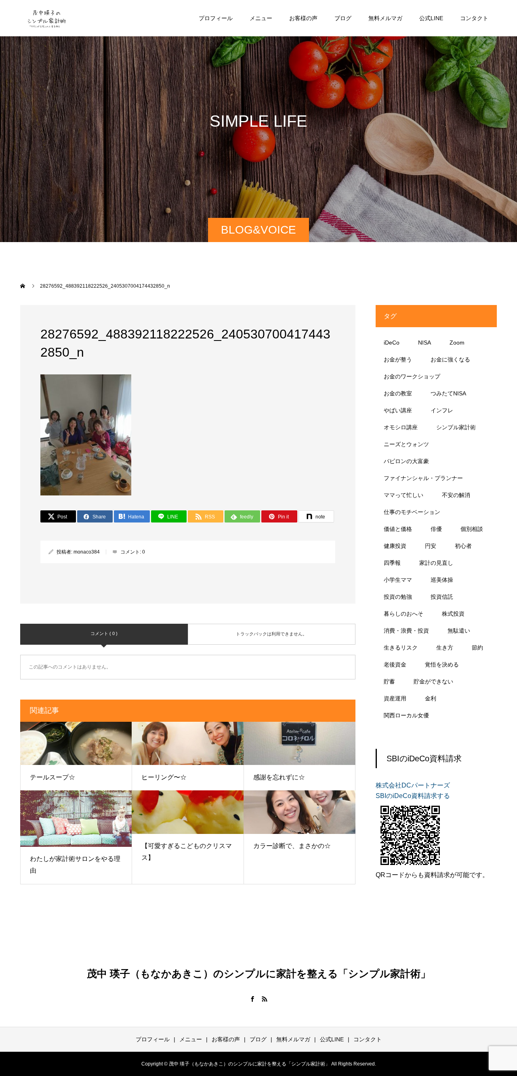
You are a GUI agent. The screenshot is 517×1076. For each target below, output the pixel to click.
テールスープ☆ (52, 777)
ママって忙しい (403, 495)
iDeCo (391, 342)
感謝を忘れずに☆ (279, 777)
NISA (424, 342)
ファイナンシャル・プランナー (423, 478)
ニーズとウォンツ (406, 444)
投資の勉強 (398, 596)
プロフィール (216, 18)
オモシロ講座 (401, 427)
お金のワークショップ (412, 376)
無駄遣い (459, 630)
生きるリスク (401, 647)
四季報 (392, 563)
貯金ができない (433, 681)
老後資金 (395, 664)
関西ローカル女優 (406, 715)
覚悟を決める (442, 664)
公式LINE (431, 18)
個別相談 (471, 529)
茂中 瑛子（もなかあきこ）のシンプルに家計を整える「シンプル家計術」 (259, 973)
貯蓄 (389, 681)
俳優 (436, 529)
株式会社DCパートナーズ (413, 785)
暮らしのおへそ (403, 613)
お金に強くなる (450, 359)
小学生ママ (398, 580)
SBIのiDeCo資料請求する (413, 795)
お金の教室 (398, 393)
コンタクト (474, 18)
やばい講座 (398, 410)
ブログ (342, 18)
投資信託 (442, 596)
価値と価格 (398, 529)
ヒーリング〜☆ (164, 777)
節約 (477, 647)
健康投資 (395, 546)
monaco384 (87, 552)
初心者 (463, 546)
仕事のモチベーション (412, 512)
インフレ (442, 410)
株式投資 (453, 613)
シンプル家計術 (456, 427)
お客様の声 (303, 18)
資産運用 (395, 698)
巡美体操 (442, 580)
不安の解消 (456, 495)
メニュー (261, 18)
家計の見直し (436, 563)
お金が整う (398, 359)
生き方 (444, 647)
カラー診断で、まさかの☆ (292, 845)
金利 (430, 698)
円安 (430, 546)
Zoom (457, 342)
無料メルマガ (385, 18)
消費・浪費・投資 (406, 630)
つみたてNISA (448, 393)
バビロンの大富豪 (406, 461)
